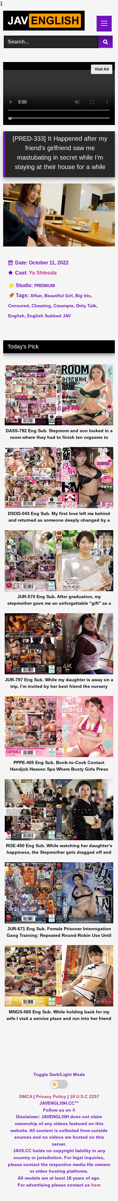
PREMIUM (44, 285)
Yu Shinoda (43, 272)
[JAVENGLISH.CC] (48, 21)
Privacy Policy (51, 1096)
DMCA (25, 1096)
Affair (36, 295)
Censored (18, 305)
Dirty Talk (86, 305)
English (16, 315)
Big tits (83, 295)
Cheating (41, 305)
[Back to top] (98, 1183)
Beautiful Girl (58, 295)
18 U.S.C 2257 (84, 1096)
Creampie (63, 305)
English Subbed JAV (49, 315)
